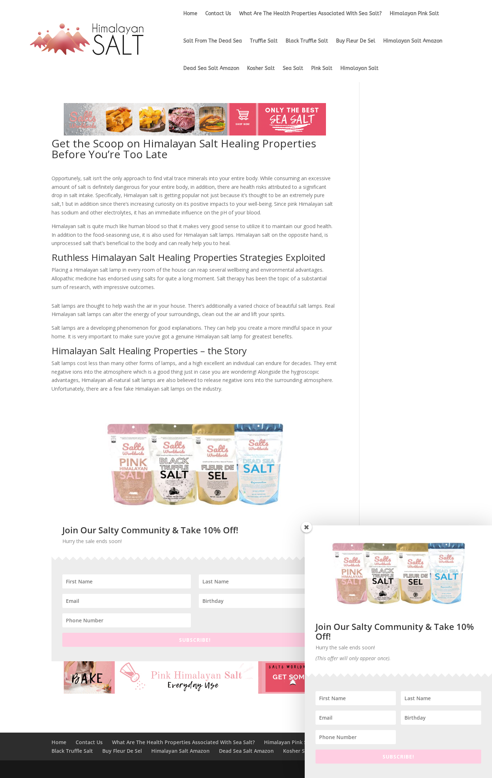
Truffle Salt (264, 41)
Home (190, 13)
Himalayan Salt (359, 68)
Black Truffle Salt (307, 41)
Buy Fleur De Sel (355, 41)
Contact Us (218, 13)
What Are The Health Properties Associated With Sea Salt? (310, 13)
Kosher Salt (261, 68)
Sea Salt (293, 68)
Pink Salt (321, 68)
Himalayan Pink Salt (414, 13)
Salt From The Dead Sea (212, 41)
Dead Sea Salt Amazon (211, 68)
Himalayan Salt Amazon (412, 41)
